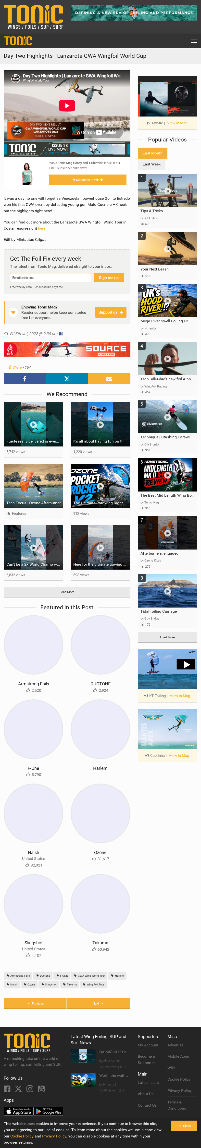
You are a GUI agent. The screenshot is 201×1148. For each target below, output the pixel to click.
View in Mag (177, 123)
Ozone (100, 852)
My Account (148, 1045)
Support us (108, 312)
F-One (33, 768)
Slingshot (34, 942)
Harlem (100, 768)
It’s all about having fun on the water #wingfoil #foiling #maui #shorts (101, 441)
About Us (145, 1093)
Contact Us (147, 1105)
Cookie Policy (179, 1079)
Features (18, 513)
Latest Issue (148, 1082)
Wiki (171, 1068)
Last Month (153, 153)
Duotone (44, 975)
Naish (33, 852)
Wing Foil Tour (95, 984)
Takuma (100, 942)
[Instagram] (30, 1090)
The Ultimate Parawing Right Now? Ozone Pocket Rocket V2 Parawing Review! (101, 503)
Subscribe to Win (87, 180)
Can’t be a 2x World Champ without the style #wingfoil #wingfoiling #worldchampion (34, 564)
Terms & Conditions (176, 1105)
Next (96, 1003)
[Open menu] (194, 41)
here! (42, 228)
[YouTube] (41, 1090)
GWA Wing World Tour (91, 975)
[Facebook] (7, 1090)
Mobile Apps (178, 1056)
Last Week (152, 164)
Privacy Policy (179, 1090)
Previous (37, 1003)
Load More (67, 592)
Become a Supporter (146, 1059)
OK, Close (184, 1126)
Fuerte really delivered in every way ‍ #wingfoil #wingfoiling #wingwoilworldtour (34, 441)
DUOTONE (100, 683)
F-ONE (63, 975)
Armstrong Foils (33, 683)
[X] (19, 1090)
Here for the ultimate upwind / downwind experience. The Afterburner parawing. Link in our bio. (101, 564)
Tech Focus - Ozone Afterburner (33, 503)
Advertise (175, 1045)
